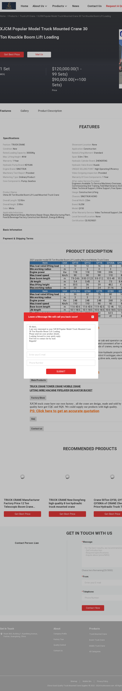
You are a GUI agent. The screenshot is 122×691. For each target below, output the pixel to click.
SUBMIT (61, 371)
